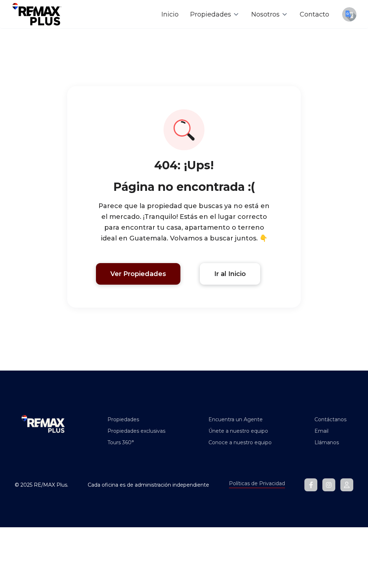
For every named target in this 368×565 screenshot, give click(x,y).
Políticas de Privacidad (257, 483)
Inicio (170, 14)
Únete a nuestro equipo (238, 431)
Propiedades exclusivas (136, 431)
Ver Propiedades (138, 274)
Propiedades (123, 419)
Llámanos (326, 442)
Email (321, 431)
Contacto (314, 14)
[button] (214, 14)
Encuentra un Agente (235, 419)
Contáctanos (330, 419)
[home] (37, 14)
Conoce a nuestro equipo (240, 442)
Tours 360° (120, 442)
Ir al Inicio (230, 274)
